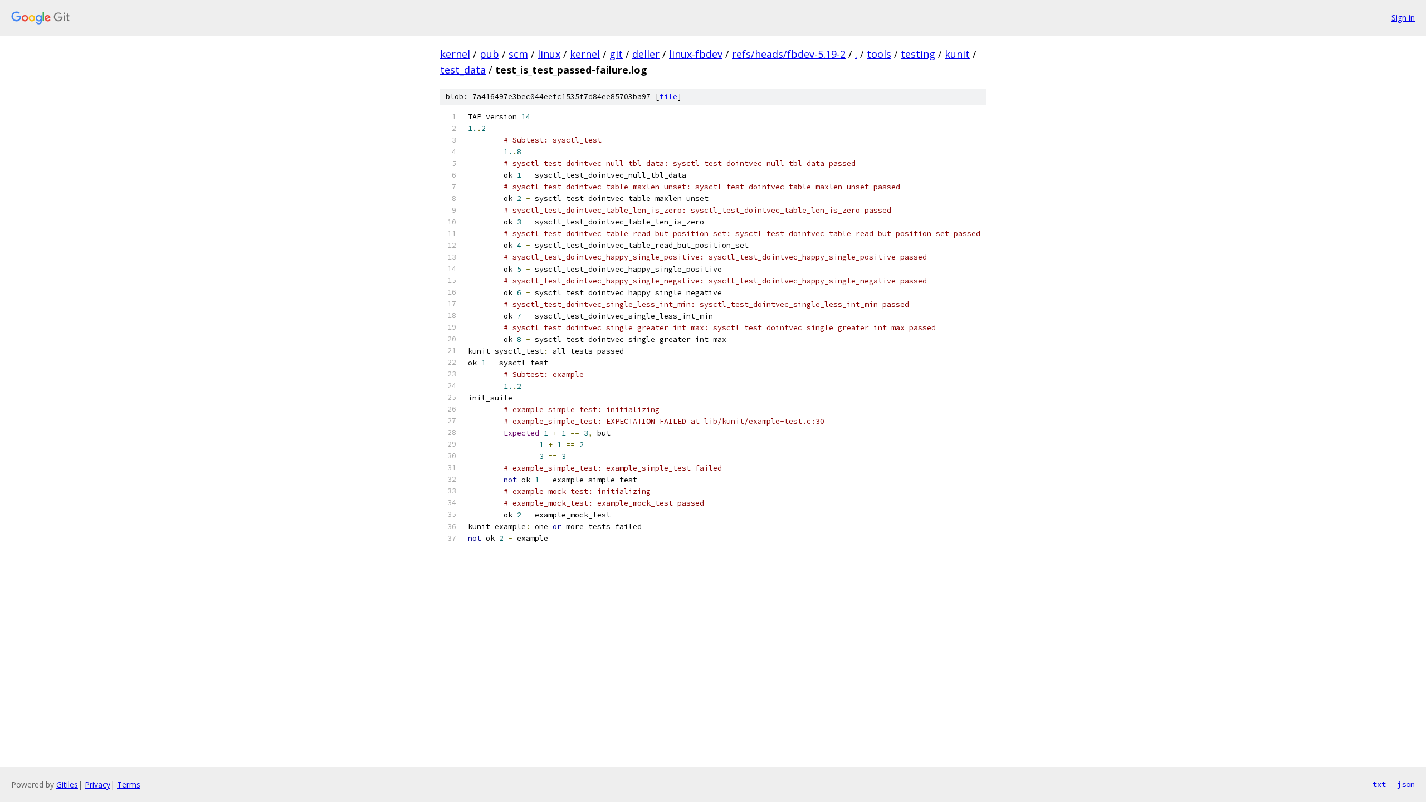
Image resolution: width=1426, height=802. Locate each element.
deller (646, 54)
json (1406, 784)
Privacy (97, 784)
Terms (128, 784)
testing (918, 54)
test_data (463, 69)
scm (518, 54)
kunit (957, 54)
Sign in (1403, 17)
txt (1379, 784)
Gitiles (67, 784)
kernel (455, 54)
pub (489, 54)
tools (879, 54)
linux (549, 54)
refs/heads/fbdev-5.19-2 (789, 54)
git (616, 54)
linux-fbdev (695, 54)
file (668, 96)
